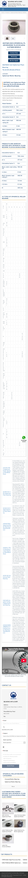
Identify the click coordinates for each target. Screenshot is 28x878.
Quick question (7, 740)
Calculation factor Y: (8, 117)
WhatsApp (14, 57)
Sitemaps (21, 873)
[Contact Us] (24, 439)
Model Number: (7, 103)
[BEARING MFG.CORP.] (4, 3)
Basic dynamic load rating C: (8, 130)
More (13, 786)
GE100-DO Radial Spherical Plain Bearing (7, 511)
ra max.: (4, 126)
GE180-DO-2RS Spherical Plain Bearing (7, 493)
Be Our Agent (14, 60)
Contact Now (14, 53)
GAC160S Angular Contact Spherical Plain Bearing (7, 603)
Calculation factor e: (8, 107)
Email (4, 720)
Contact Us (10, 873)
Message (5, 751)
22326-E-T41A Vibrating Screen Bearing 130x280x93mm (7, 551)
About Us (4, 873)
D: (2, 188)
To (4, 727)
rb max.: (4, 135)
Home (2, 12)
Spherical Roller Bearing (16, 12)
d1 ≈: (3, 114)
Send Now (10, 766)
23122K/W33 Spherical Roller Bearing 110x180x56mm (7, 471)
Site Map (16, 873)
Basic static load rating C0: (7, 122)
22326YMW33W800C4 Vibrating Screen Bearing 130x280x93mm (7, 629)
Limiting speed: (7, 110)
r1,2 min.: (5, 184)
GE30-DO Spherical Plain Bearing (7, 577)
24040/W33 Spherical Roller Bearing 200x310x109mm (7, 527)
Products (7, 12)
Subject (5, 733)
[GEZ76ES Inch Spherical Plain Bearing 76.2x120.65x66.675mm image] (14, 27)
